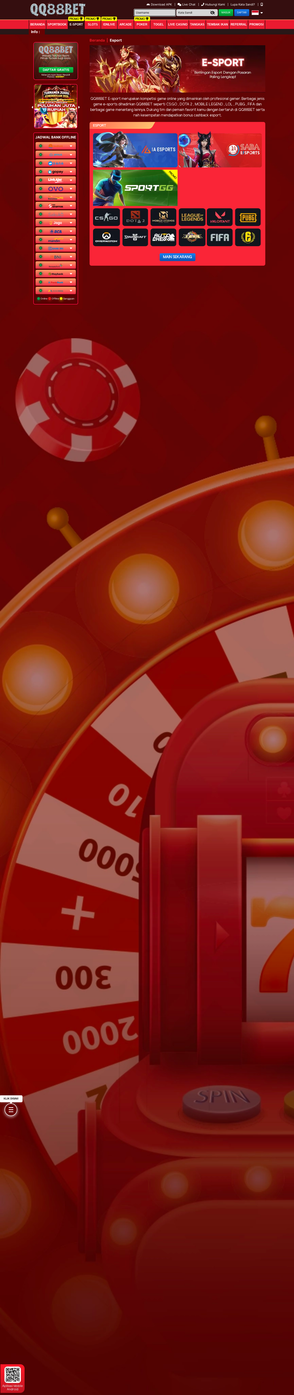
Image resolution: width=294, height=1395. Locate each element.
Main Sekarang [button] (177, 257)
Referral (239, 24)
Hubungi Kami (215, 4)
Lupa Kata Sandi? (243, 4)
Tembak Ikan (217, 24)
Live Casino (177, 24)
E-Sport (76, 24)
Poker (142, 24)
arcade (125, 24)
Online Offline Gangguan (57, 298)
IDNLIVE (109, 24)
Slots (93, 24)
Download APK (161, 4)
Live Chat (188, 4)
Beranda (37, 24)
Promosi (256, 24)
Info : (35, 31)
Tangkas (197, 24)
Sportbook (57, 24)
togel (158, 24)
